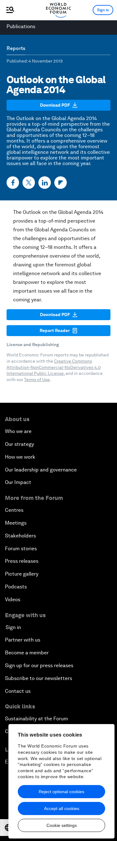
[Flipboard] (60, 182)
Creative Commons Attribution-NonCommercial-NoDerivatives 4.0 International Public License (54, 367)
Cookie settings (61, 825)
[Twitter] (28, 182)
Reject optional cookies (61, 791)
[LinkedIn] (44, 182)
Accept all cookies (61, 808)
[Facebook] (13, 182)
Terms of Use (37, 379)
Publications (21, 26)
